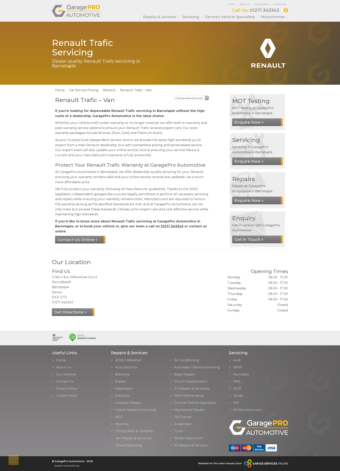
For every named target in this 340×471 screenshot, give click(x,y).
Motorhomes (273, 17)
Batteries (122, 374)
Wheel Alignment (188, 438)
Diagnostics (124, 388)
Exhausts (122, 395)
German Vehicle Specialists (230, 17)
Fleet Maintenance (189, 395)
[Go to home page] (76, 11)
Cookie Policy (66, 395)
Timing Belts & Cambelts (134, 431)
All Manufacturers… (248, 410)
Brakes (120, 381)
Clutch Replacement (190, 381)
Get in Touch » (248, 239)
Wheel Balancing (128, 445)
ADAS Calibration (128, 360)
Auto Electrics (126, 367)
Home (231, 4)
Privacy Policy (67, 388)
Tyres (178, 431)
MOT (119, 417)
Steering (122, 424)
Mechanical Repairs (189, 410)
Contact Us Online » (77, 239)
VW (236, 402)
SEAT (237, 388)
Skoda (238, 395)
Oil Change (183, 417)
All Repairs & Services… (191, 445)
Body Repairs (184, 374)
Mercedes (241, 374)
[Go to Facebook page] (286, 10)
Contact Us (279, 4)
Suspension (183, 424)
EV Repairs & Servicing (191, 388)
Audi (236, 360)
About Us (244, 4)
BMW (237, 367)
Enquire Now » (248, 122)
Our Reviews (261, 4)
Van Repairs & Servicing (133, 438)
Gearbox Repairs (128, 402)
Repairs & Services (159, 17)
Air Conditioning (186, 360)
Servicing (190, 17)
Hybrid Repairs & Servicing (135, 410)
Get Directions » (70, 312)
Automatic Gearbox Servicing (197, 367)
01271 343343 (255, 10)
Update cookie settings (66, 465)
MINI (237, 381)
